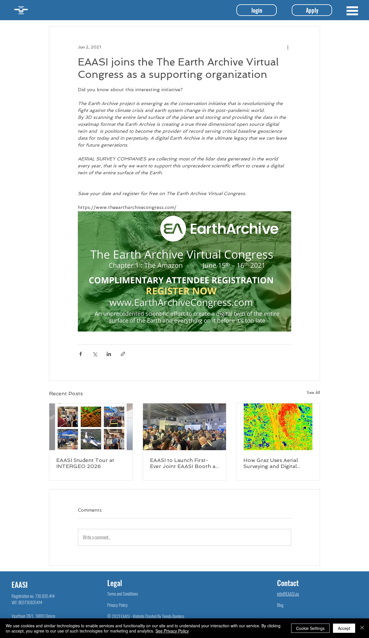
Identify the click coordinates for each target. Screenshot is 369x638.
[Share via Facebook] (80, 354)
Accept (344, 628)
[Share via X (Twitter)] (94, 354)
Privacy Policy (117, 605)
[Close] (362, 628)
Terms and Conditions (122, 593)
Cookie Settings (310, 628)
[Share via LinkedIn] (109, 354)
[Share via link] (123, 354)
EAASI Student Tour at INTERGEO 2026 (85, 463)
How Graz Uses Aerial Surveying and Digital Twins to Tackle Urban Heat (271, 463)
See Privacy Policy (172, 631)
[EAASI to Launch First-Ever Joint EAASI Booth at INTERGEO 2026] (184, 426)
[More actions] (287, 47)
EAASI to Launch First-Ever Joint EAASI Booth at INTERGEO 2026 (183, 463)
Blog (280, 605)
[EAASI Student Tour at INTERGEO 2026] (91, 426)
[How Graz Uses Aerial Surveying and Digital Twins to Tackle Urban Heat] (278, 426)
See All (313, 392)
